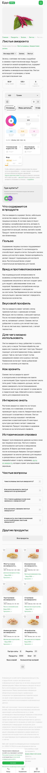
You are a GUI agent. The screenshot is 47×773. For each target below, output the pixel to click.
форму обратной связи (33, 754)
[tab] (10, 107)
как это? (21, 177)
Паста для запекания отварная (33, 574)
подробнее (30, 179)
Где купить (6, 577)
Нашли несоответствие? (12, 175)
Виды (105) (8, 575)
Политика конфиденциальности (13, 767)
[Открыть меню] (41, 3)
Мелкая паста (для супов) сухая (33, 606)
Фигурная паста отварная (32, 639)
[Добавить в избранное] (4, 550)
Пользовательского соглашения (12, 755)
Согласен (13, 763)
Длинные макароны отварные (12, 573)
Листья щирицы (23, 46)
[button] (9, 54)
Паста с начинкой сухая (10, 606)
